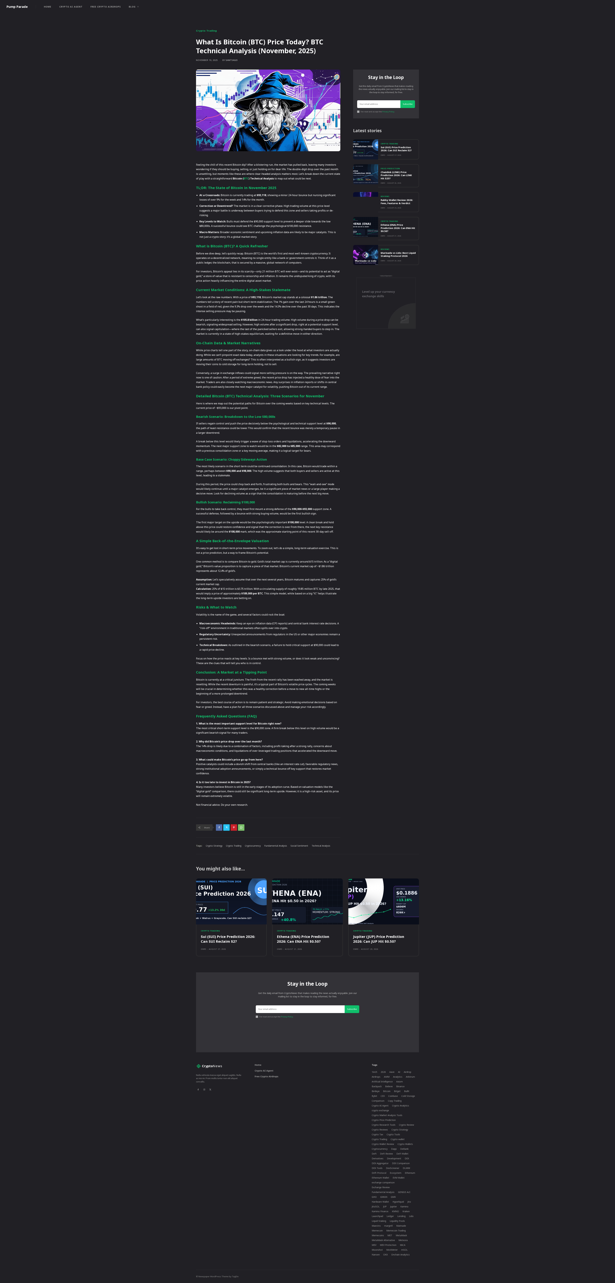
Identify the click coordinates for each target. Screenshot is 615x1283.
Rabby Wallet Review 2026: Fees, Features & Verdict (397, 201)
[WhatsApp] (241, 827)
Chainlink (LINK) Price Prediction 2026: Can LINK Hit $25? (396, 175)
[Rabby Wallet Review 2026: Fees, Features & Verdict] (365, 202)
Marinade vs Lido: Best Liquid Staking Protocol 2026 (398, 254)
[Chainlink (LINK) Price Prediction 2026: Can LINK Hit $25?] (365, 174)
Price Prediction (390, 168)
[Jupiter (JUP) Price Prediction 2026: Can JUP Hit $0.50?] (383, 901)
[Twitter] (226, 827)
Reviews (385, 196)
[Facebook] (219, 827)
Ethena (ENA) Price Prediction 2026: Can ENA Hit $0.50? (398, 228)
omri (383, 155)
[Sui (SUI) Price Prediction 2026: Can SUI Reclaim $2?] (365, 149)
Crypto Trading (206, 30)
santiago (232, 60)
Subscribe (408, 104)
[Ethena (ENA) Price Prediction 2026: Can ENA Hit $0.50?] (365, 227)
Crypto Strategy (214, 845)
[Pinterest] (234, 827)
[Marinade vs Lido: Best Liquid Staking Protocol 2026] (365, 255)
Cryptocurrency (253, 845)
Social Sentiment (299, 845)
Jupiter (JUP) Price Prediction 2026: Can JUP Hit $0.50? (378, 939)
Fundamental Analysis (275, 845)
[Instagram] (204, 1090)
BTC (246, 178)
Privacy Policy (388, 111)
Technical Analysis (321, 845)
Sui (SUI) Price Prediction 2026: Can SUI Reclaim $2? (396, 149)
